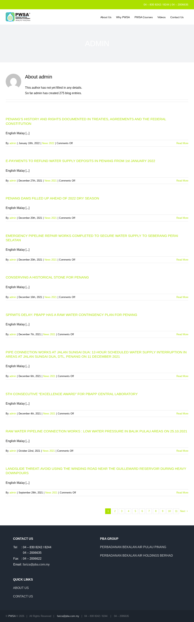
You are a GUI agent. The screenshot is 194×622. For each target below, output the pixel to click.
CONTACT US (23, 596)
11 (176, 511)
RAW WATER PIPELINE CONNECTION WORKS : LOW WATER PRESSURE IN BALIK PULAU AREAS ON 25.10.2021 (96, 431)
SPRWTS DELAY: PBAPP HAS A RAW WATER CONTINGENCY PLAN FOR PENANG (71, 315)
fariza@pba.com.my (36, 564)
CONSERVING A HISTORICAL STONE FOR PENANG (47, 277)
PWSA (12, 616)
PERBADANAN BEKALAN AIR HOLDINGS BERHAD (136, 555)
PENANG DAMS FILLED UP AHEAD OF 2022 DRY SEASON (52, 198)
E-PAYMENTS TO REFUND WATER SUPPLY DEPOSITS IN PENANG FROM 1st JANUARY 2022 (80, 161)
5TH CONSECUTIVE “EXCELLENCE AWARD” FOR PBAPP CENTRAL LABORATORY (72, 394)
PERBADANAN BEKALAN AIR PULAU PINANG (133, 547)
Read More (182, 143)
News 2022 (48, 143)
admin (12, 143)
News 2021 (51, 180)
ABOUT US (21, 587)
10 (169, 511)
